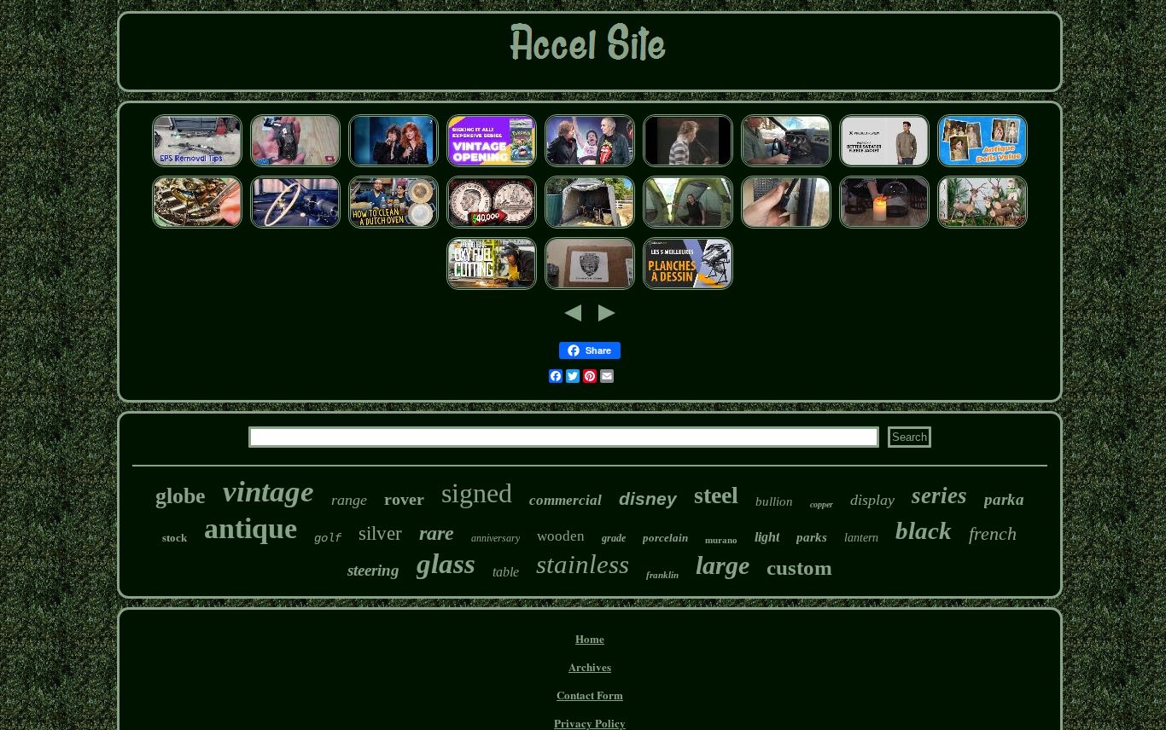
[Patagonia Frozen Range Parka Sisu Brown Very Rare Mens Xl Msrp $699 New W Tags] (884, 165)
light (767, 537)
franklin (662, 575)
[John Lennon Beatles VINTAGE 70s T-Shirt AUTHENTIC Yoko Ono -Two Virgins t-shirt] (688, 165)
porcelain (665, 537)
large (722, 565)
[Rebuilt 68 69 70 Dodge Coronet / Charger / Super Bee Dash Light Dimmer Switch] (786, 165)
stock (174, 537)
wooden (561, 536)
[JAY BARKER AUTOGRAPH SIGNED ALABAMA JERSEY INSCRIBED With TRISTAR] (590, 288)
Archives (589, 666)
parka (1004, 499)
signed (476, 493)
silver (380, 533)
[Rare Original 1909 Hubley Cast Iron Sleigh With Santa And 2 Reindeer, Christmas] (982, 226)
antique (250, 528)
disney (648, 498)
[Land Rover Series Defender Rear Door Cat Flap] (786, 226)
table (506, 572)
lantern (861, 537)
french (993, 533)
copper (821, 504)
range (349, 499)
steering (373, 570)
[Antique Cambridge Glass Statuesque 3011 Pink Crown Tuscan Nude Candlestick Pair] (884, 226)
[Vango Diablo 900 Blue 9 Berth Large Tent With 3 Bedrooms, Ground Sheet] (688, 226)
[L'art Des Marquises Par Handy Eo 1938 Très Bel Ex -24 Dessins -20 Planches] (688, 288)
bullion (774, 501)
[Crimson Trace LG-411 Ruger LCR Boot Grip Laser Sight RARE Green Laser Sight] (295, 165)
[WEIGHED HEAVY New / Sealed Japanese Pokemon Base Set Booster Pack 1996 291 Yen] (491, 165)
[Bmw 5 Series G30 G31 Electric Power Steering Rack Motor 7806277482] (197, 165)
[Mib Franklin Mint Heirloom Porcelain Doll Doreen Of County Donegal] (982, 165)
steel (716, 495)
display (872, 499)
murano (721, 540)
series (939, 495)
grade (614, 538)
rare (436, 533)
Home (589, 638)
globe (180, 496)
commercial (565, 500)
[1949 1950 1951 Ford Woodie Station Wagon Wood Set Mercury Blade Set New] (295, 226)
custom (799, 567)
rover (404, 499)
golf (327, 538)
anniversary (495, 538)
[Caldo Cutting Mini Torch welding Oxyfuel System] (491, 288)
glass (446, 563)
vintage (268, 491)
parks (811, 537)
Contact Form (590, 695)
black (923, 530)
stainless (582, 564)
